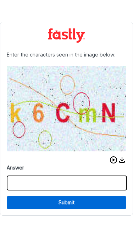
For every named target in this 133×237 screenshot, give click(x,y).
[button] (113, 160)
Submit (66, 202)
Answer (15, 168)
